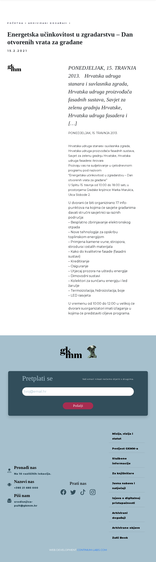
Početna (15, 23)
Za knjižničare (123, 473)
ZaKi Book (120, 537)
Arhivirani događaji (48, 23)
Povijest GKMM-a (125, 448)
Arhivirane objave (126, 527)
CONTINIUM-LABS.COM (92, 549)
